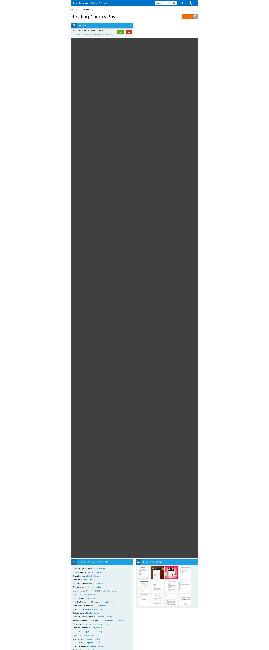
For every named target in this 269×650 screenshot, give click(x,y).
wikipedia (94, 568)
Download (188, 16)
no (129, 32)
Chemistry (89, 9)
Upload (182, 3)
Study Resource (80, 3)
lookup (102, 568)
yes (120, 32)
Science (79, 9)
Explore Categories (100, 3)
